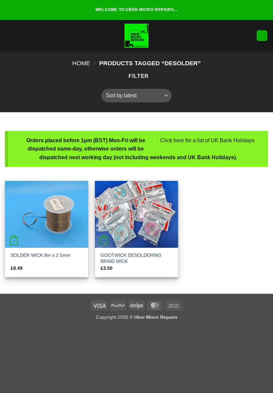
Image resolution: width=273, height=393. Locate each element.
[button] (9, 35)
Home (81, 63)
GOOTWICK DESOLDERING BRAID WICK (131, 258)
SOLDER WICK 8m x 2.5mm (41, 255)
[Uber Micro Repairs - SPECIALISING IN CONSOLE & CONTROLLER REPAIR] (136, 35)
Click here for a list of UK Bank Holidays (207, 140)
